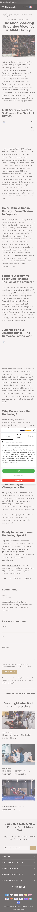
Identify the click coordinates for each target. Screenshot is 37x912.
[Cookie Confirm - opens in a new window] (26, 430)
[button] (34, 430)
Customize (18, 476)
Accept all (19, 471)
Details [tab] (30, 436)
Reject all (18, 480)
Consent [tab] (7, 436)
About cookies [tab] (18, 436)
